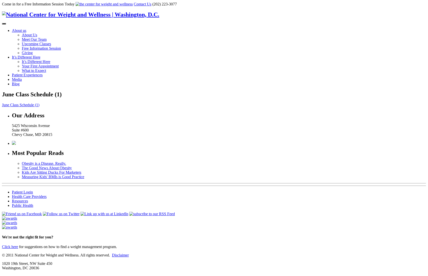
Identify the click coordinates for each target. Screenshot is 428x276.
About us (19, 30)
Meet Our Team (34, 39)
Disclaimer (120, 255)
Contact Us (142, 4)
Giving (27, 53)
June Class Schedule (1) (20, 105)
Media (17, 79)
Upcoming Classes (36, 44)
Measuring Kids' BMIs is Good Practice (53, 177)
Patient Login (22, 192)
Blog (16, 84)
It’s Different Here (26, 57)
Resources (20, 201)
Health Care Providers (29, 196)
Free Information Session (41, 48)
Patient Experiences (27, 75)
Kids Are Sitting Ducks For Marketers (51, 172)
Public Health (22, 205)
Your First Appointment (40, 66)
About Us (29, 35)
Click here (10, 247)
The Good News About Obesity (47, 168)
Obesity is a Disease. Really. (44, 163)
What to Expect (34, 70)
